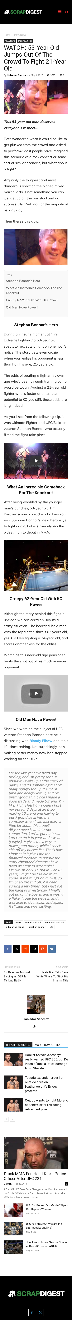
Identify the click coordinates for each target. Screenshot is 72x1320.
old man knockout (54, 922)
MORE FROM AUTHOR (48, 1044)
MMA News (20, 34)
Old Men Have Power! (22, 307)
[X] (16, 949)
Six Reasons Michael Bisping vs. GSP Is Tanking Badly (17, 976)
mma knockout (33, 922)
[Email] (34, 949)
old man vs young (15, 926)
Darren (8, 1183)
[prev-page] (6, 1119)
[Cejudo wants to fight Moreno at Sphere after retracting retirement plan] (13, 1105)
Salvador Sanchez (17, 75)
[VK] (52, 949)
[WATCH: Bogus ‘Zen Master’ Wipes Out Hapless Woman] (13, 1210)
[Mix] (43, 949)
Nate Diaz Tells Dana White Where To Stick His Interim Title (52, 976)
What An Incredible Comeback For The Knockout (34, 290)
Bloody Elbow (41, 741)
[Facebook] (8, 949)
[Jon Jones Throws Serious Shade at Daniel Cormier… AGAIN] (13, 1247)
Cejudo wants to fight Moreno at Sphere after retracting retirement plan (46, 1104)
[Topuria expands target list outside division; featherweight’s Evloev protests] (13, 1082)
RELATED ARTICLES (18, 1044)
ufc (51, 926)
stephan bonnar (37, 926)
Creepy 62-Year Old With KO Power (32, 300)
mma (18, 922)
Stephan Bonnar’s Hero (23, 281)
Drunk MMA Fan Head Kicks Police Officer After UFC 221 (35, 1176)
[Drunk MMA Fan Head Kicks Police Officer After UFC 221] (36, 1153)
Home (7, 34)
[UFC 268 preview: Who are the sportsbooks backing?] (13, 1228)
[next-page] (12, 1119)
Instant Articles (25, 40)
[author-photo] (36, 1013)
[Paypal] (36, 1027)
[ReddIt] (25, 949)
